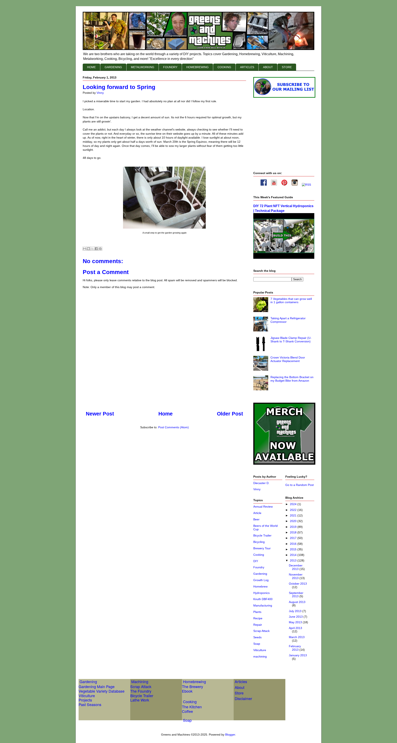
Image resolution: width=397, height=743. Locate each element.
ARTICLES (247, 67)
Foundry (258, 567)
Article (257, 513)
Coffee (187, 711)
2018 (293, 532)
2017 (293, 538)
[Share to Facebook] (96, 249)
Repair (257, 624)
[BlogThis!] (88, 249)
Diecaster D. (261, 483)
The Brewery (192, 686)
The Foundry (140, 691)
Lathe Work (139, 700)
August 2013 (297, 602)
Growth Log (261, 580)
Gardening (260, 573)
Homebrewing (194, 681)
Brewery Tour (262, 548)
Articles (241, 681)
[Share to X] (92, 249)
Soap (256, 643)
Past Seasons (90, 704)
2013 (293, 560)
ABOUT (268, 67)
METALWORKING (142, 67)
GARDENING (113, 67)
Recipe (257, 618)
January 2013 (298, 655)
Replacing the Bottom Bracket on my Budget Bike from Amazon (291, 378)
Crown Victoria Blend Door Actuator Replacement (287, 359)
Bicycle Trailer (262, 535)
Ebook (187, 691)
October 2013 (298, 583)
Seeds (257, 637)
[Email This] (85, 249)
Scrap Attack (261, 631)
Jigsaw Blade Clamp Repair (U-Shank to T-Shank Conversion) (290, 339)
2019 (293, 526)
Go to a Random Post (299, 485)
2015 (293, 549)
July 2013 (295, 611)
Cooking (258, 554)
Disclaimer (243, 698)
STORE (287, 67)
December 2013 (296, 567)
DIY (255, 561)
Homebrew (260, 586)
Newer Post (100, 414)
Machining (139, 681)
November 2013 (296, 576)
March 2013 (297, 637)
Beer (256, 519)
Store (239, 693)
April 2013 (295, 628)
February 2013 (295, 647)
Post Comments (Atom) (173, 427)
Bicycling (259, 542)
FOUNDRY (170, 67)
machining (260, 656)
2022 (293, 510)
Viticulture (259, 650)
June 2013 (296, 616)
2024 (293, 504)
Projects (85, 700)
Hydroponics (261, 593)
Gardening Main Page (97, 686)
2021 (293, 515)
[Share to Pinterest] (100, 249)
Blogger (230, 734)
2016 (293, 543)
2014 (293, 555)
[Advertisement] (158, 446)
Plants (257, 612)
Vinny (257, 489)
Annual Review (263, 506)
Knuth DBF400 (263, 599)
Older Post (230, 414)
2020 (293, 521)
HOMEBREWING (197, 67)
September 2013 (296, 594)
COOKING (224, 67)
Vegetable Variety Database (101, 691)
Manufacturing (262, 605)
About (239, 687)
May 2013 (296, 622)
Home (165, 414)
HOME (91, 67)
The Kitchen (192, 706)
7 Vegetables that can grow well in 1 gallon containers (291, 300)
